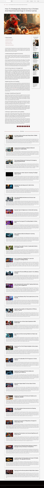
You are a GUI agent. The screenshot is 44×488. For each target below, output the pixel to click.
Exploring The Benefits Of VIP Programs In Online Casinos (25, 359)
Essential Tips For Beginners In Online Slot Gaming (25, 210)
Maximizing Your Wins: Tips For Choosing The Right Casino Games (35, 85)
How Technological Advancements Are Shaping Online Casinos (25, 409)
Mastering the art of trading (8, 42)
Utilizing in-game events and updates (9, 45)
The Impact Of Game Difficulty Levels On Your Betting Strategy (26, 272)
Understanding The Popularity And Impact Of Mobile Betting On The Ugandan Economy (26, 458)
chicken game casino (14, 88)
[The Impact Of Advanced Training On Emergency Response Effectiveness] (36, 67)
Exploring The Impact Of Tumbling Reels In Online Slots (25, 222)
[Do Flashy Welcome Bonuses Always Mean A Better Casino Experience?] (36, 42)
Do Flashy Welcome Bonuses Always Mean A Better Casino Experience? (35, 48)
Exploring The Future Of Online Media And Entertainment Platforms (24, 372)
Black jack (31, 1)
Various (38, 1)
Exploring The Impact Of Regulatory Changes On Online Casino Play (25, 421)
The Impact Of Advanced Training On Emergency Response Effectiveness (35, 73)
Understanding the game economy (9, 39)
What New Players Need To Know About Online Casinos (25, 384)
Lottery (28, 1)
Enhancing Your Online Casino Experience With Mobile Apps (25, 322)
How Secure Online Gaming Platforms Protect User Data (25, 334)
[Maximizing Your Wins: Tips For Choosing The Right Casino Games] (36, 79)
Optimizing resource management (9, 40)
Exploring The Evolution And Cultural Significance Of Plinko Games (26, 434)
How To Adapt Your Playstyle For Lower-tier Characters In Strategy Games (24, 259)
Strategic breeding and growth (8, 43)
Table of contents (9, 37)
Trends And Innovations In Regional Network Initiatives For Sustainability (35, 61)
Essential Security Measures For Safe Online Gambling (24, 186)
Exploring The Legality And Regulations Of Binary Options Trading (25, 309)
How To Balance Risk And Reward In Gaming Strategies (24, 234)
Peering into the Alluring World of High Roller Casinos (26, 470)
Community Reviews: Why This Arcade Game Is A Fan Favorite (26, 297)
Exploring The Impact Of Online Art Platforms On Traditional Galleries (25, 396)
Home (4, 4)
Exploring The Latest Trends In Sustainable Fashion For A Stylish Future (26, 247)
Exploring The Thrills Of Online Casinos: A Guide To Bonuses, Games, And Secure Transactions (25, 446)
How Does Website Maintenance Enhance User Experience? (24, 198)
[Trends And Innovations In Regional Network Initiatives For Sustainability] (36, 55)
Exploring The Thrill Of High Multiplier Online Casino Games (26, 347)
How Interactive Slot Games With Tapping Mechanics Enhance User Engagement (26, 285)
